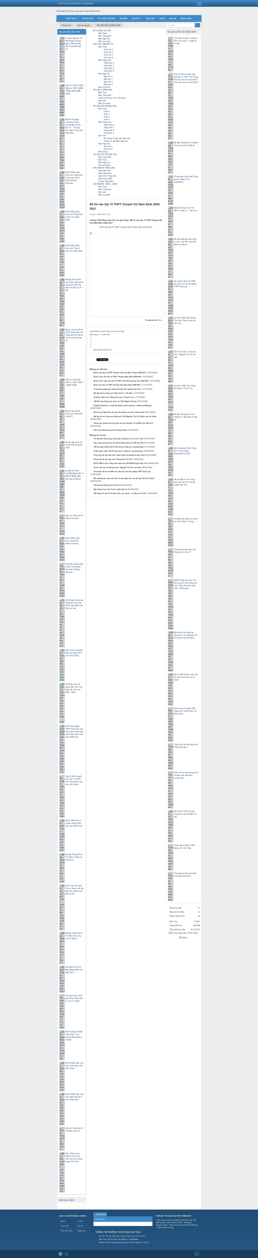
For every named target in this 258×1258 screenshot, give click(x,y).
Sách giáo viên (104, 170)
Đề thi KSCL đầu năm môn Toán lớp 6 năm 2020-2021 (74, 1065)
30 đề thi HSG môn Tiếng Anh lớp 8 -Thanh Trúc (114, 397)
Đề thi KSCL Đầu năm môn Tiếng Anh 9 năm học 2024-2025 (74, 215)
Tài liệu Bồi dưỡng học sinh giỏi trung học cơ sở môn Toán (119, 438)
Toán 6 (107, 111)
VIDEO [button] (162, 18)
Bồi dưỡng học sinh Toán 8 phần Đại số (110, 489)
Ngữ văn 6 (108, 76)
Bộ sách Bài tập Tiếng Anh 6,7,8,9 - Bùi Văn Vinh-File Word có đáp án (185, 242)
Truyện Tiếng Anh (106, 181)
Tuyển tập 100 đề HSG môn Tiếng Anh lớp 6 (186, 745)
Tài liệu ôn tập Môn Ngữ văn (116, 141)
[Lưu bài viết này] (160, 214)
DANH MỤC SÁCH (66, 1200)
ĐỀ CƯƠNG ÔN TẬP (102, 30)
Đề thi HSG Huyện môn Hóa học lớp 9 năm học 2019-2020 (186, 677)
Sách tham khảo (105, 178)
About (62, 1221)
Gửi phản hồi (100, 1214)
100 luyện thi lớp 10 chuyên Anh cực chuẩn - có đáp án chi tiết (120, 493)
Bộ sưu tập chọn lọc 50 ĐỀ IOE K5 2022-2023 (74, 445)
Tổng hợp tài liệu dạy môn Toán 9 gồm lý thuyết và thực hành (119, 455)
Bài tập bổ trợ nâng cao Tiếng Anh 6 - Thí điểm (113, 393)
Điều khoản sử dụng (165, 1227)
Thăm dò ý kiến (66, 1230)
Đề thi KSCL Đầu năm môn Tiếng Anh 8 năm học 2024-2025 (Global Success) (74, 177)
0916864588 (87, 3)
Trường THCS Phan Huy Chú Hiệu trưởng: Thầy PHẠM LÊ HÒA (176, 1221)
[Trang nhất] (60, 18)
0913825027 (75, 3)
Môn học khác (104, 41)
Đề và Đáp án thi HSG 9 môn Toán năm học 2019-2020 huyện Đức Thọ (74, 1157)
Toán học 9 (108, 52)
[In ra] (155, 214)
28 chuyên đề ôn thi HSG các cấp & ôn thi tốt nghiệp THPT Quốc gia (122, 471)
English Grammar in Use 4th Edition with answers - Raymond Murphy (123, 405)
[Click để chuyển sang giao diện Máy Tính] (66, 1254)
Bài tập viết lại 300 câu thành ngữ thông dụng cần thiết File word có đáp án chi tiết (74, 284)
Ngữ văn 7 (108, 79)
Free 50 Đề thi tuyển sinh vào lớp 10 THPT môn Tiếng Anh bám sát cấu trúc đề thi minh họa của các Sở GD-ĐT (186, 78)
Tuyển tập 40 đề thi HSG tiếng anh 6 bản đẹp (184, 846)
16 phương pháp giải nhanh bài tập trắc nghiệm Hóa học (117, 389)
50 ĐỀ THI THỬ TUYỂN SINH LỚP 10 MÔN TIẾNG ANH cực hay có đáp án (74, 474)
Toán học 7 (108, 54)
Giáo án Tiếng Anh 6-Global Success (74, 516)
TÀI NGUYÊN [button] (87, 18)
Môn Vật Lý (103, 151)
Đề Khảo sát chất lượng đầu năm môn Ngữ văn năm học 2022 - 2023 (74, 688)
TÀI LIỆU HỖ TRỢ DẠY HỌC (105, 154)
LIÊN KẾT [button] (136, 18)
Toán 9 (107, 119)
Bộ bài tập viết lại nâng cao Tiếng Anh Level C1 (74, 413)
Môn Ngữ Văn (104, 38)
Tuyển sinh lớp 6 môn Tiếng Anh (112, 97)
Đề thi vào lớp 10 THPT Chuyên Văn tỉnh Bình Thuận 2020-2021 (120, 372)
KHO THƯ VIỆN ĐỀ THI (103, 44)
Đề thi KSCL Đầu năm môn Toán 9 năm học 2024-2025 (74, 248)
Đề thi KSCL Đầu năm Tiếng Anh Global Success (72, 541)
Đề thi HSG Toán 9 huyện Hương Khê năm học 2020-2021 (74, 823)
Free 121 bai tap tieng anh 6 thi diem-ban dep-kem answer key (186, 775)
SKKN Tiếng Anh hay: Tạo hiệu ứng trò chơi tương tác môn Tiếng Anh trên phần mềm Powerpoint (185, 584)
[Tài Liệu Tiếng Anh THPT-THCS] (183, 932)
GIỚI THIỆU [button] (71, 18)
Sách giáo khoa (105, 173)
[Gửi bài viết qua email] (151, 214)
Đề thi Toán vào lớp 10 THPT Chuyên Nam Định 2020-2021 (117, 376)
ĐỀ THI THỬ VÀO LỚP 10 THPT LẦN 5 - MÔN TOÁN (74, 382)
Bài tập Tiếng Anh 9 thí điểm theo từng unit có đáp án (186, 144)
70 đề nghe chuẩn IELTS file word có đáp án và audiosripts (118, 451)
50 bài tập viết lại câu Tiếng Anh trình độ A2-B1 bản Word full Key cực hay (74, 604)
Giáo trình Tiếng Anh (107, 175)
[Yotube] (183, 937)
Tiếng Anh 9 (109, 71)
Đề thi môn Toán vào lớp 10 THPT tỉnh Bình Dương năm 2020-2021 (121, 380)
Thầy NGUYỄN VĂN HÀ (188, 1225)
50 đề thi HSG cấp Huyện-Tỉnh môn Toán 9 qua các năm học (185, 320)
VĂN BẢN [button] (123, 18)
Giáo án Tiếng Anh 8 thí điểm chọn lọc (74, 1129)
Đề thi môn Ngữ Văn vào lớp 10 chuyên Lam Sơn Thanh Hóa (119, 412)
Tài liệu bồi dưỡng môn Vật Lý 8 (107, 485)
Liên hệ (80, 1225)
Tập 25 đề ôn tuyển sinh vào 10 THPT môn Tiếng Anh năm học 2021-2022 (74, 780)
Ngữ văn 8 (108, 81)
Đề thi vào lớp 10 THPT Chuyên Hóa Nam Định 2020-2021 (117, 385)
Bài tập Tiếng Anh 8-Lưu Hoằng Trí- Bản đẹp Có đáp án (186, 417)
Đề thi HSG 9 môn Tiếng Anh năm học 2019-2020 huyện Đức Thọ (120, 463)
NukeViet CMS (161, 1225)
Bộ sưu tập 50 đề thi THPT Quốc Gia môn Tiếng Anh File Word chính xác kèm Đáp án (74, 335)
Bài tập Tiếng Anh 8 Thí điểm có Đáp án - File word (185, 209)
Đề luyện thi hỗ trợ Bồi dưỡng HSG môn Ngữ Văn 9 (74, 970)
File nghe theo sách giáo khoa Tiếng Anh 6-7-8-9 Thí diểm (74, 998)
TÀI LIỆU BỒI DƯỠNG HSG (105, 106)
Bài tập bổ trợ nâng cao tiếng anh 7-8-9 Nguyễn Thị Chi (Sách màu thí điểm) (125, 416)
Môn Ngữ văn (104, 73)
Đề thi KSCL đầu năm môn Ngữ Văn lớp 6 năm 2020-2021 (74, 1097)
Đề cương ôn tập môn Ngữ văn (117, 138)
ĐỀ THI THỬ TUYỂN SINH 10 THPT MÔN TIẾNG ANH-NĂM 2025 (74, 89)
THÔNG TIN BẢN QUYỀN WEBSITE (173, 1215)
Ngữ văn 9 (108, 84)
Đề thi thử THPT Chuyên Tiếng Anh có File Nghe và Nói (185, 814)
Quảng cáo (81, 1230)
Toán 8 (107, 116)
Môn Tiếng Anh (104, 35)
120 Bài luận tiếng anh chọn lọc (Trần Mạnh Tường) (115, 401)
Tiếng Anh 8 (109, 68)
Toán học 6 (108, 49)
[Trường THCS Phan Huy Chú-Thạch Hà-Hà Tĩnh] (78, 10)
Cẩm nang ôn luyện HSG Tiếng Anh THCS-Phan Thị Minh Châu (185, 711)
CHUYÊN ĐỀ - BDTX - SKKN (105, 184)
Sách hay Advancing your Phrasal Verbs (110, 430)
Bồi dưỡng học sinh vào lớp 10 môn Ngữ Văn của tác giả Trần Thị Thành (124, 478)
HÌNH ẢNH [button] (150, 18)
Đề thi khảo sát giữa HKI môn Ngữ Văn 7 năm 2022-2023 (74, 653)
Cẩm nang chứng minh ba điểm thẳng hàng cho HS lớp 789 (118, 442)
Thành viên (64, 1225)
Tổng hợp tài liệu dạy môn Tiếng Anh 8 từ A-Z (113, 459)
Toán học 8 (108, 57)
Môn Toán (102, 33)
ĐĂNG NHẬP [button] (185, 18)
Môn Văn (102, 100)
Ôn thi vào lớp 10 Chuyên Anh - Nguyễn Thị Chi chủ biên (117, 467)
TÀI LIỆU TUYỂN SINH (102, 89)
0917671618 (63, 3)
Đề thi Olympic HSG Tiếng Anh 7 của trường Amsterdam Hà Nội (185, 451)
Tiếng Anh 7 (109, 65)
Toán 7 (107, 114)
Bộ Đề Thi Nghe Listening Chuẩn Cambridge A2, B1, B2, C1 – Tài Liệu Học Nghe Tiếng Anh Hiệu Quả (74, 126)
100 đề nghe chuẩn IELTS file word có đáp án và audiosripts (119, 446)
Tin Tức (80, 1221)
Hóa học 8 (108, 146)
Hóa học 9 (108, 149)
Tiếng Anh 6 (109, 62)
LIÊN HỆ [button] (172, 18)
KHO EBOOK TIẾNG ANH (104, 167)
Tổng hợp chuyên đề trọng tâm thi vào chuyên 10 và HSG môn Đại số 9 (123, 423)
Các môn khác (104, 165)
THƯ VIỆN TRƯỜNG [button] (106, 18)
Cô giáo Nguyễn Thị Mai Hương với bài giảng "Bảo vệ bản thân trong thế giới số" (73, 43)
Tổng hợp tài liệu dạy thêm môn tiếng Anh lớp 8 (185, 874)
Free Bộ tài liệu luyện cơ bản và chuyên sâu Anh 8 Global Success (74, 568)
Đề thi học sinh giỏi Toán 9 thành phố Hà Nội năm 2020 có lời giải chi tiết (74, 889)
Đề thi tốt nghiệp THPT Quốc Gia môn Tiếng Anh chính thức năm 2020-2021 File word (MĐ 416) (74, 731)
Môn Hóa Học (104, 143)
